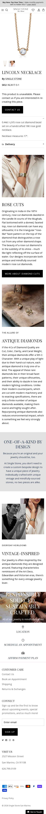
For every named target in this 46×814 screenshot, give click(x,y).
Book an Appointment (14, 679)
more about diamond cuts (22, 273)
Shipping (7, 684)
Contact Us (12, 109)
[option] (23, 36)
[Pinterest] (13, 740)
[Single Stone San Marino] (21, 10)
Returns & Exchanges (14, 689)
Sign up (10, 731)
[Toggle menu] (2, 10)
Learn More (31, 4)
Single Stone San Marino (20, 805)
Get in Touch (35, 812)
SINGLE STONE (13, 78)
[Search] (7, 10)
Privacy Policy (8, 798)
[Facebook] (6, 740)
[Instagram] (10, 740)
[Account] (38, 10)
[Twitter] (3, 740)
